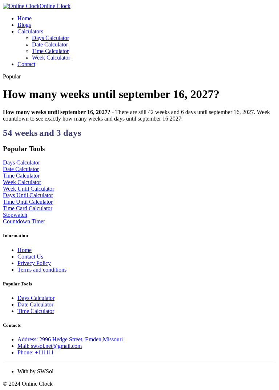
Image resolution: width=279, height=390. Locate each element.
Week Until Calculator (28, 189)
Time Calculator (50, 51)
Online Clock (55, 6)
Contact (26, 64)
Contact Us (30, 256)
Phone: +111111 (35, 352)
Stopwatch (15, 215)
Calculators (30, 31)
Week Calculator (51, 57)
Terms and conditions (41, 270)
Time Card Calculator (27, 208)
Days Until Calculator (28, 195)
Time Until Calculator (28, 202)
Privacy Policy (34, 263)
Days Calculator (50, 38)
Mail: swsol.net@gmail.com (49, 346)
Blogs (24, 25)
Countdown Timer (24, 221)
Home (24, 18)
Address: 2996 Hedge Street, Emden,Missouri (70, 339)
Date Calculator (50, 44)
